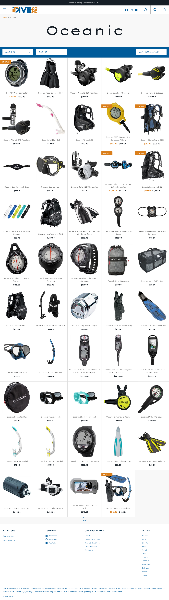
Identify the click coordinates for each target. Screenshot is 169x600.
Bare (144, 539)
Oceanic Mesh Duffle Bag (152, 281)
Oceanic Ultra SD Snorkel (17, 461)
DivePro (145, 543)
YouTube (52, 543)
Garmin (145, 550)
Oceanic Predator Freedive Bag (118, 325)
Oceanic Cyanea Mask (50, 187)
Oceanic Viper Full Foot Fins (118, 461)
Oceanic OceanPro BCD (16, 325)
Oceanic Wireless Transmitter (17, 508)
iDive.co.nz (9, 596)
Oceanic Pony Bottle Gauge (84, 325)
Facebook (53, 536)
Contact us (89, 550)
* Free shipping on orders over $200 (84, 3)
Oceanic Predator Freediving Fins (152, 325)
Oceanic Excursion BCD (152, 187)
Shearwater (146, 564)
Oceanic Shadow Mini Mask (84, 417)
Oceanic (145, 557)
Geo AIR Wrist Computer (17, 93)
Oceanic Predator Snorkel (50, 372)
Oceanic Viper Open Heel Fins (152, 461)
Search (87, 536)
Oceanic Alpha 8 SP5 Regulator (16, 140)
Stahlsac (145, 568)
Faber (144, 546)
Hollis (144, 554)
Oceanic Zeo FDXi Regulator (50, 508)
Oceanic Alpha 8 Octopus (152, 93)
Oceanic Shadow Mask (50, 417)
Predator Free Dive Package (118, 508)
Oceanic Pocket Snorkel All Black (50, 325)
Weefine (145, 572)
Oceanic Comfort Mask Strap (16, 187)
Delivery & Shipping (93, 539)
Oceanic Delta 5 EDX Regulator (84, 187)
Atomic (145, 536)
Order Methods (91, 546)
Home (5, 17)
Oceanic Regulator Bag (17, 417)
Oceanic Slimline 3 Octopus (118, 417)
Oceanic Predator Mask (17, 372)
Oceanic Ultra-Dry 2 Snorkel (51, 461)
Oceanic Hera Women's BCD (50, 234)
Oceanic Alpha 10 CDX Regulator (84, 93)
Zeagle (144, 575)
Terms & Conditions (92, 543)
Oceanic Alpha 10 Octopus (118, 93)
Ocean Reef (146, 561)
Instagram (53, 539)
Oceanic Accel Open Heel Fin (50, 93)
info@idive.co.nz (9, 540)
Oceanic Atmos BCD (84, 140)
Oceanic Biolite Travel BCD (152, 140)
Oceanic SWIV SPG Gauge (152, 417)
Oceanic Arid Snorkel (51, 140)
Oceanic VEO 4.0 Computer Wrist (84, 461)
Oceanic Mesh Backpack (118, 281)
